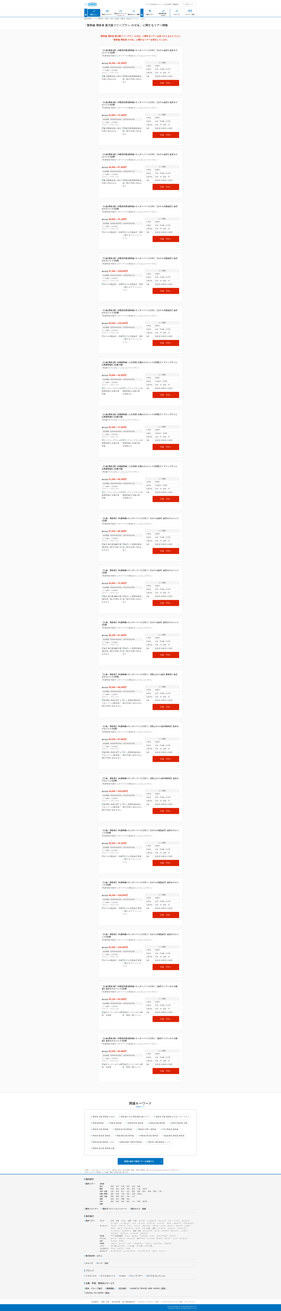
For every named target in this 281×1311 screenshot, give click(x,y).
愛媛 (122, 1199)
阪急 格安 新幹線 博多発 (174, 1136)
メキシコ (114, 1243)
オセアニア (103, 1251)
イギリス (155, 1225)
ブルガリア (144, 1233)
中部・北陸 (103, 1191)
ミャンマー (161, 1223)
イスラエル (144, 1236)
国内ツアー (90, 1184)
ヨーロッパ (103, 1226)
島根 (117, 1196)
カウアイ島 (148, 1246)
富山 (122, 1191)
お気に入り (189, 4)
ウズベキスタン (189, 1223)
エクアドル (157, 1243)
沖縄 (101, 1204)
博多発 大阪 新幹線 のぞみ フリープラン (172, 1117)
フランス (122, 1225)
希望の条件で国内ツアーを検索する (139, 1161)
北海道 (102, 1183)
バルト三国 (146, 1228)
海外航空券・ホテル (94, 1256)
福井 (133, 1191)
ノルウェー (171, 1228)
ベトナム (177, 1220)
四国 (101, 1199)
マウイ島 (139, 1246)
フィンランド (115, 1231)
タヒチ (154, 1251)
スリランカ (151, 1223)
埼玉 (128, 1188)
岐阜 (144, 1191)
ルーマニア (134, 1233)
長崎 (122, 1201)
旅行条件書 (116, 1302)
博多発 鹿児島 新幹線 (101, 1136)
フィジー (162, 1251)
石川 (128, 1191)
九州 (101, 1201)
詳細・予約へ (165, 83)
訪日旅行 (123, 1288)
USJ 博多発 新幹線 (170, 1129)
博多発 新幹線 (116, 1123)
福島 (138, 1186)
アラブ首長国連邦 (117, 1236)
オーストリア (147, 1231)
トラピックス (91, 1276)
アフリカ (103, 1238)
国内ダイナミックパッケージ (115, 1209)
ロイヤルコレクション (156, 1276)
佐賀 (117, 1201)
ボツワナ (168, 1238)
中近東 (102, 1236)
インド (134, 1223)
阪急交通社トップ (90, 18)
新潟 (117, 1191)
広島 (128, 1196)
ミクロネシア (104, 1248)
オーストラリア (116, 1251)
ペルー (129, 1243)
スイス (163, 1225)
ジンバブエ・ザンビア (154, 1238)
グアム (113, 1248)
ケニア (175, 1238)
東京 (133, 1188)
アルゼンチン (138, 1243)
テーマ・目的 (102, 1263)
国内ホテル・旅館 (138, 1209)
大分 (133, 1201)
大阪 (111, 18)
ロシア (138, 1228)
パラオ (128, 1248)
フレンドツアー (136, 1276)
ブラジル (149, 1243)
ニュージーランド (129, 1251)
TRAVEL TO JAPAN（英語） (98, 1293)
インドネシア (125, 1223)
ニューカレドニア (144, 1251)
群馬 (122, 1188)
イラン (152, 1236)
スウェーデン (182, 1228)
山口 (133, 1196)
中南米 (102, 1243)
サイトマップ (189, 1302)
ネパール (142, 1223)
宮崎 (138, 1201)
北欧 (154, 1228)
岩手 (117, 1186)
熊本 (128, 1201)
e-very (123, 1276)
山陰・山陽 (103, 1196)
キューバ (122, 1243)
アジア (102, 1221)
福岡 (112, 1201)
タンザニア (183, 1238)
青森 (112, 1186)
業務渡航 (110, 1288)
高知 (128, 1199)
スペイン (137, 1225)
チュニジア (131, 1238)
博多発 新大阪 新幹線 (149, 1136)
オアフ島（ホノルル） (118, 1246)
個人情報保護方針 (128, 1302)
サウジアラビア (162, 1236)
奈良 (128, 1194)
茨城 (112, 1188)
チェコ (157, 1231)
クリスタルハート (108, 1276)
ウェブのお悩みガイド (153, 4)
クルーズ (89, 1263)
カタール (173, 1236)
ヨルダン (135, 1236)
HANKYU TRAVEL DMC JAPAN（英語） (149, 1288)
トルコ (127, 1236)
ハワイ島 (131, 1246)
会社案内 (94, 1302)
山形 (133, 1186)
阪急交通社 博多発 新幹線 (131, 1142)
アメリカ (114, 1241)
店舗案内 (175, 4)
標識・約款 (105, 1302)
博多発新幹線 (98, 1123)
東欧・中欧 (137, 1231)
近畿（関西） (104, 1194)
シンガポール (151, 1220)
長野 (138, 1191)
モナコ (119, 1228)
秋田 (128, 1186)
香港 (117, 1220)
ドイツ (129, 1225)
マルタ (113, 1228)
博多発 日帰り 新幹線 (147, 1129)
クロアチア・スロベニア (169, 1231)
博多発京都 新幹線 (157, 1123)
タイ (169, 1220)
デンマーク (161, 1228)
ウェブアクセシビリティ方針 (171, 1302)
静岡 (149, 1191)
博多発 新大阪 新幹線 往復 (104, 1148)
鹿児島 (145, 1201)
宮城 (122, 1186)
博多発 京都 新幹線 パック (159, 1142)
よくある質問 (166, 4)
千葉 (138, 1188)
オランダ (179, 1225)
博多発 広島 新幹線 (101, 1129)
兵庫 (133, 1194)
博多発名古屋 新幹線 (123, 1129)
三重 (160, 1191)
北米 (101, 1241)
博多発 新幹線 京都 (179, 1123)
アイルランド (128, 1228)
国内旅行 (100, 18)
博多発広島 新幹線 (135, 1123)
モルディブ (177, 1223)
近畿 (106, 18)
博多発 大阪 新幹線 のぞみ (104, 1117)
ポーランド (124, 1233)
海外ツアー (90, 1221)
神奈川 (145, 1188)
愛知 (154, 1191)
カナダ (121, 1241)
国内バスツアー (92, 1209)
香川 (117, 1199)
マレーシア (162, 1220)
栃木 (117, 1188)
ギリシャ (171, 1225)
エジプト (114, 1238)
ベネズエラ (167, 1243)
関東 (101, 1188)
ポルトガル (146, 1225)
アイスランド (126, 1231)
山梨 (112, 1191)
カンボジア (186, 1220)
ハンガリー (184, 1231)
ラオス (169, 1223)
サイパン (120, 1248)
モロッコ (122, 1238)
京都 (117, 1194)
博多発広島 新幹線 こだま (103, 1142)
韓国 (129, 1220)
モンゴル (142, 1220)
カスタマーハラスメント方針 (148, 1302)
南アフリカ (141, 1238)
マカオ (123, 1220)
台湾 (112, 1220)
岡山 (122, 1196)
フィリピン (114, 1223)
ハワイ (102, 1246)
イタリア (114, 1225)
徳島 (112, 1199)
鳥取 (112, 1196)
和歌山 (139, 1194)
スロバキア (114, 1233)
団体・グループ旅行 (94, 1288)
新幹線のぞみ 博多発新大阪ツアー (135, 1117)
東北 (101, 1186)
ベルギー (187, 1225)
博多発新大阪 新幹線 (125, 1136)
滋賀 (112, 1194)
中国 (135, 1220)
